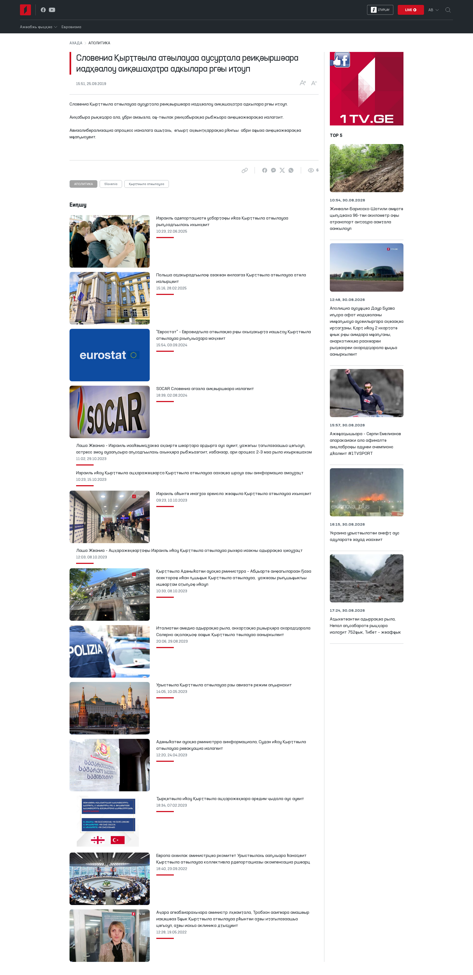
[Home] (25, 9)
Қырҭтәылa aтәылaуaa (146, 184)
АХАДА (76, 43)
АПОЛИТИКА (83, 184)
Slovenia (110, 184)
